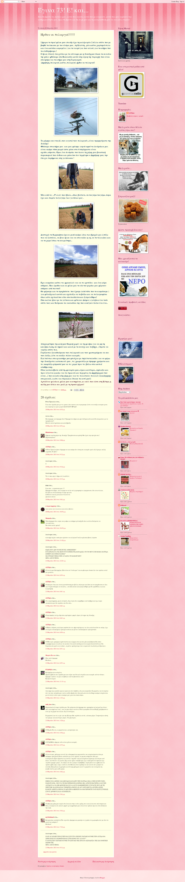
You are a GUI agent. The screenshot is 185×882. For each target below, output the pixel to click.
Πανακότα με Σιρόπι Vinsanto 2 (136, 429)
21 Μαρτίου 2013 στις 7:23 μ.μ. (55, 827)
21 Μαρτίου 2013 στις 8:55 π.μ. (55, 663)
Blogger (102, 878)
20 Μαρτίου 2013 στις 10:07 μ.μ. (56, 512)
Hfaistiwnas (49, 432)
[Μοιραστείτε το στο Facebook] (81, 390)
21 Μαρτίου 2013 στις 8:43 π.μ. (55, 618)
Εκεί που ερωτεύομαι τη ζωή (130, 402)
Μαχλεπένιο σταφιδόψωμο (134, 539)
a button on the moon (127, 490)
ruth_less (48, 704)
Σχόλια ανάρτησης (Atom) (55, 866)
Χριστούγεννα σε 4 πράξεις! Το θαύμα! (136, 477)
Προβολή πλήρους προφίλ (135, 116)
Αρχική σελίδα (74, 861)
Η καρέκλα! (133, 461)
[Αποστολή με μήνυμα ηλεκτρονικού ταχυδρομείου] (75, 390)
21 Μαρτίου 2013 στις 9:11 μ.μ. (55, 848)
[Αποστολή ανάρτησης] (71, 390)
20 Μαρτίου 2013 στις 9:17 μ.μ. (55, 479)
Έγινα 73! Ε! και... (63, 10)
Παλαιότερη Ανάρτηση (103, 861)
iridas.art (123, 505)
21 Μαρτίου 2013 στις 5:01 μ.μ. (55, 794)
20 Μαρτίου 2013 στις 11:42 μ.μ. (56, 540)
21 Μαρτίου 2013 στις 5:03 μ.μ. (55, 811)
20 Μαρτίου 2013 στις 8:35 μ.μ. (55, 409)
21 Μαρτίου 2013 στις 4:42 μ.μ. (55, 772)
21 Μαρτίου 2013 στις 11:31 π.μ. (56, 681)
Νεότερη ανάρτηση (47, 861)
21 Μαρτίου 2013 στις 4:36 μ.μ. (55, 733)
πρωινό (132, 413)
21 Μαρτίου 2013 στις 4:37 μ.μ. (55, 745)
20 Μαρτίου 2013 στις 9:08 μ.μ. (55, 440)
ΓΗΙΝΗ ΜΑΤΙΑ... (126, 474)
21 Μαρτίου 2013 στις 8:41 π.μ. (55, 591)
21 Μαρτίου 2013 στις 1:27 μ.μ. (55, 698)
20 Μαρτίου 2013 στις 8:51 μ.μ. (55, 426)
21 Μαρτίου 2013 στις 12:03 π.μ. (56, 561)
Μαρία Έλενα (50, 655)
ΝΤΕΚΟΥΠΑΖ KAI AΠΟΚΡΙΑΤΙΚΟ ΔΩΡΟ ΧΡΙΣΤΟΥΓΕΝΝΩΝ (136, 524)
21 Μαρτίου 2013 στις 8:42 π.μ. (55, 606)
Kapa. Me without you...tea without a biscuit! (132, 458)
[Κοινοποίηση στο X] (79, 390)
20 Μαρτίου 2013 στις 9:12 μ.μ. (55, 454)
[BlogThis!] (77, 390)
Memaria (48, 518)
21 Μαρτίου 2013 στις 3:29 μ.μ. (55, 720)
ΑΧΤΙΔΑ (48, 447)
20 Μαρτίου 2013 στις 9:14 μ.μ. (55, 467)
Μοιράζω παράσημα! (136, 492)
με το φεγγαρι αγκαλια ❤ (129, 411)
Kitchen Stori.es (125, 426)
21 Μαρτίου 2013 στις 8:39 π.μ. (55, 575)
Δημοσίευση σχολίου (50, 852)
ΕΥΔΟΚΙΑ (49, 669)
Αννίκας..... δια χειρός (128, 442)
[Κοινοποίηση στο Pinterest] (83, 390)
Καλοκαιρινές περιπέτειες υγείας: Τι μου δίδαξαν (131, 405)
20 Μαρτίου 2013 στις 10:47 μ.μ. (56, 528)
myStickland (50, 817)
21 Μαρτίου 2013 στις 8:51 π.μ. (55, 649)
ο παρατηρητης (51, 506)
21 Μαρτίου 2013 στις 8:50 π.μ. (55, 632)
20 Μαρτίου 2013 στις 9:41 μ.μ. (55, 499)
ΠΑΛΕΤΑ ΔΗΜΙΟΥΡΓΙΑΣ (129, 521)
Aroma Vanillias (125, 536)
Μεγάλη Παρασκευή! (136, 444)
